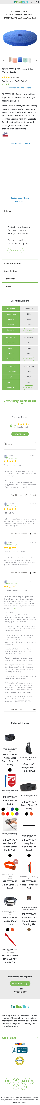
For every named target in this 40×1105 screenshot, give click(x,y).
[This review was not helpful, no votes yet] (34, 495)
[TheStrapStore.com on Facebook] (16, 1081)
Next (25, 11)
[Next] (36, 60)
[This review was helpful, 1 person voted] (30, 495)
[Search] (32, 2)
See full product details (20, 143)
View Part (29, 330)
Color (10, 325)
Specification (10, 271)
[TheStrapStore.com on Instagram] (31, 1081)
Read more (13, 608)
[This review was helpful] (30, 709)
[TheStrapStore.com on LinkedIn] (16, 1087)
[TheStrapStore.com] (20, 2)
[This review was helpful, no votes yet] (30, 534)
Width (4, 151)
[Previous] (4, 60)
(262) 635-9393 (20, 992)
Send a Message (20, 983)
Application (9, 278)
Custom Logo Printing (20, 198)
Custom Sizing (20, 201)
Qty (3, 180)
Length (5, 157)
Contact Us (15, 250)
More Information (12, 263)
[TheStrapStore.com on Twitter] (8, 1081)
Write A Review (20, 434)
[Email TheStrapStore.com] (23, 1087)
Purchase (10, 330)
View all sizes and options (20, 88)
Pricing (7, 211)
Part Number (10, 309)
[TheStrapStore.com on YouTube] (23, 1081)
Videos (7, 286)
